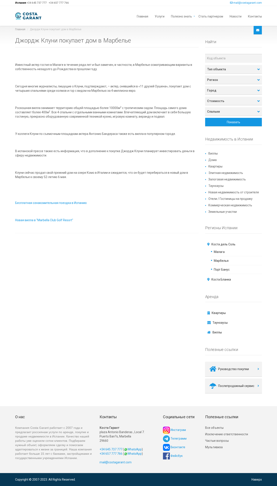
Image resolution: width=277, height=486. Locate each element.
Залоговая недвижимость (227, 179)
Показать (233, 122)
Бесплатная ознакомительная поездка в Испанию (51, 203)
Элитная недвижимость (225, 173)
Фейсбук (176, 456)
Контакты (255, 16)
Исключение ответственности (226, 434)
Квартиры (215, 166)
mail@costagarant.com (247, 2)
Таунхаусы (216, 186)
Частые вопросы (217, 440)
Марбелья (221, 260)
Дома (212, 160)
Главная (142, 16)
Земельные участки (222, 211)
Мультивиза (214, 447)
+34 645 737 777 (37, 2)
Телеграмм (178, 438)
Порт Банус (222, 269)
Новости (236, 16)
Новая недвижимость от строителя (233, 192)
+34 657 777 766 (59, 2)
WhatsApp (134, 449)
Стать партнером (210, 16)
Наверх (256, 479)
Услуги (159, 16)
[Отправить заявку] (258, 30)
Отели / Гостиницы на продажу (230, 198)
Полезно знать (181, 16)
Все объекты (214, 427)
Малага (219, 252)
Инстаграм (178, 430)
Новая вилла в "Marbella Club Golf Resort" (44, 220)
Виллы (213, 153)
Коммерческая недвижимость (230, 205)
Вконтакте (177, 447)
